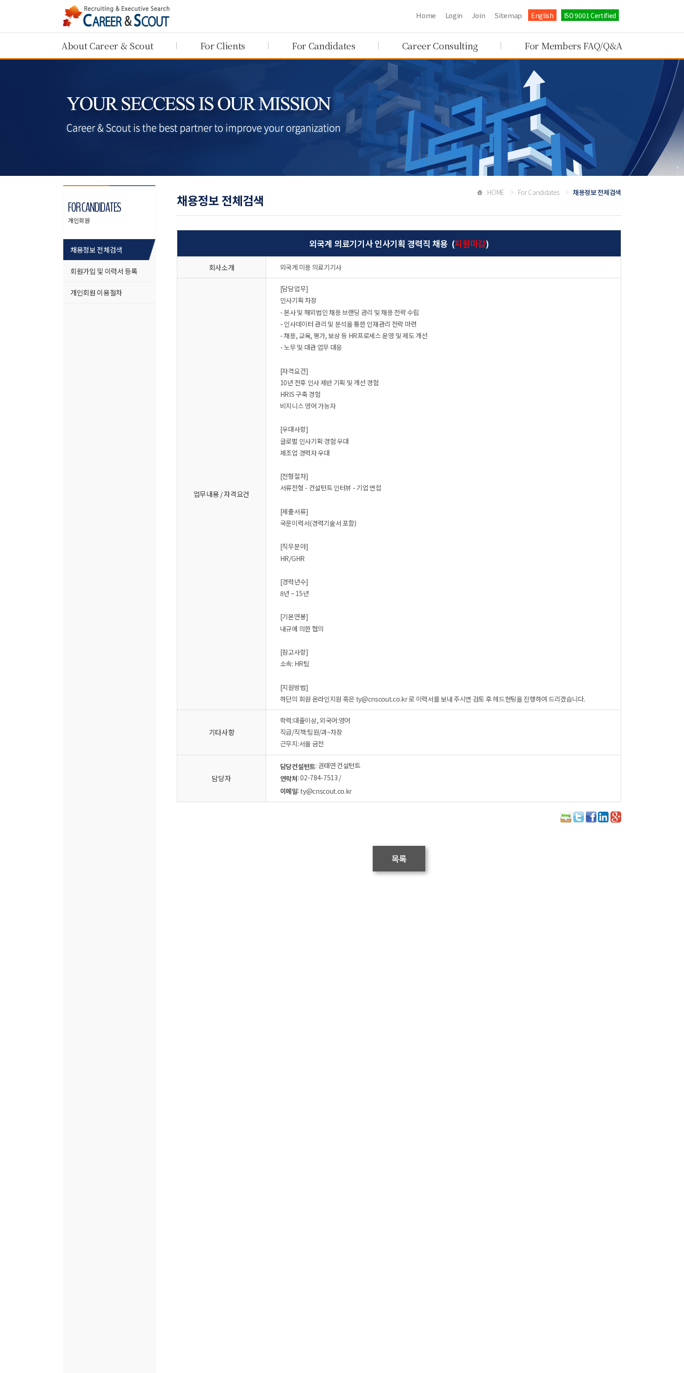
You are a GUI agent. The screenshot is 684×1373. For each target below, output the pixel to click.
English (542, 15)
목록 (399, 858)
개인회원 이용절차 (96, 292)
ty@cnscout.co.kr (326, 791)
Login (454, 15)
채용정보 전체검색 (96, 250)
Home (426, 15)
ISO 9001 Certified (590, 15)
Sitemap (508, 15)
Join (478, 15)
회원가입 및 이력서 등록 (104, 271)
